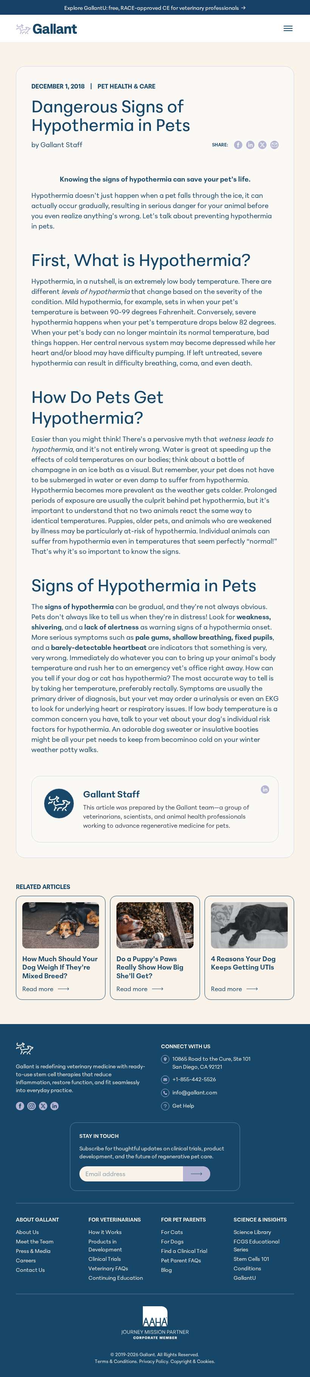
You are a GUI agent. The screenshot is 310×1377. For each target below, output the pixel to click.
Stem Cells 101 (251, 1259)
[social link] (20, 1106)
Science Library (252, 1232)
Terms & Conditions (116, 1361)
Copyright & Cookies (192, 1361)
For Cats (172, 1232)
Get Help (183, 1105)
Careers (26, 1260)
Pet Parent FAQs (181, 1260)
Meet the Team (35, 1241)
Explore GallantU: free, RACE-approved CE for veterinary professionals (151, 8)
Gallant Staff (111, 794)
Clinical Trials (104, 1259)
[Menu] (288, 28)
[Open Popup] (196, 1173)
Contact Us (30, 1270)
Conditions (247, 1268)
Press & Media (33, 1251)
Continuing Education (115, 1277)
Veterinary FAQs (108, 1268)
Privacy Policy (153, 1361)
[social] (238, 145)
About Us (27, 1232)
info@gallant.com (194, 1092)
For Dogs (172, 1241)
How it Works (105, 1232)
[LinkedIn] (265, 789)
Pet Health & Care (126, 86)
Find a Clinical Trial (184, 1251)
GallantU (245, 1277)
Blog (166, 1270)
